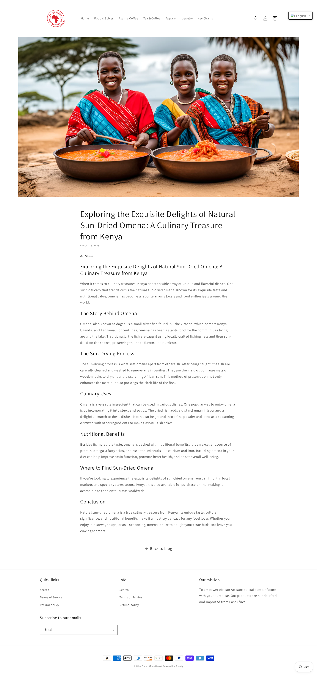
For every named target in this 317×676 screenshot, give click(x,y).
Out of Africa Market (152, 666)
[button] (256, 18)
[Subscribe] (112, 630)
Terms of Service (51, 597)
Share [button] (89, 256)
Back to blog (161, 548)
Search (44, 590)
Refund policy (49, 605)
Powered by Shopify (173, 666)
